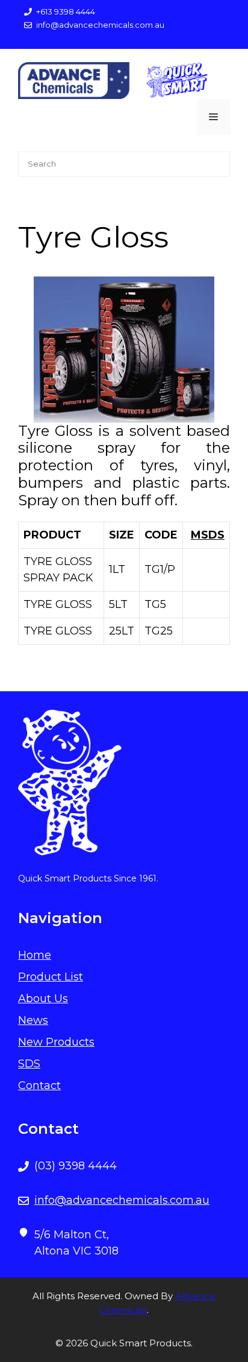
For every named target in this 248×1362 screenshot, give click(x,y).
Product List (50, 976)
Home (34, 955)
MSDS (208, 535)
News (33, 1020)
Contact (39, 1085)
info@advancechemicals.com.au (121, 1200)
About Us (43, 998)
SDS (29, 1063)
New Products (56, 1042)
